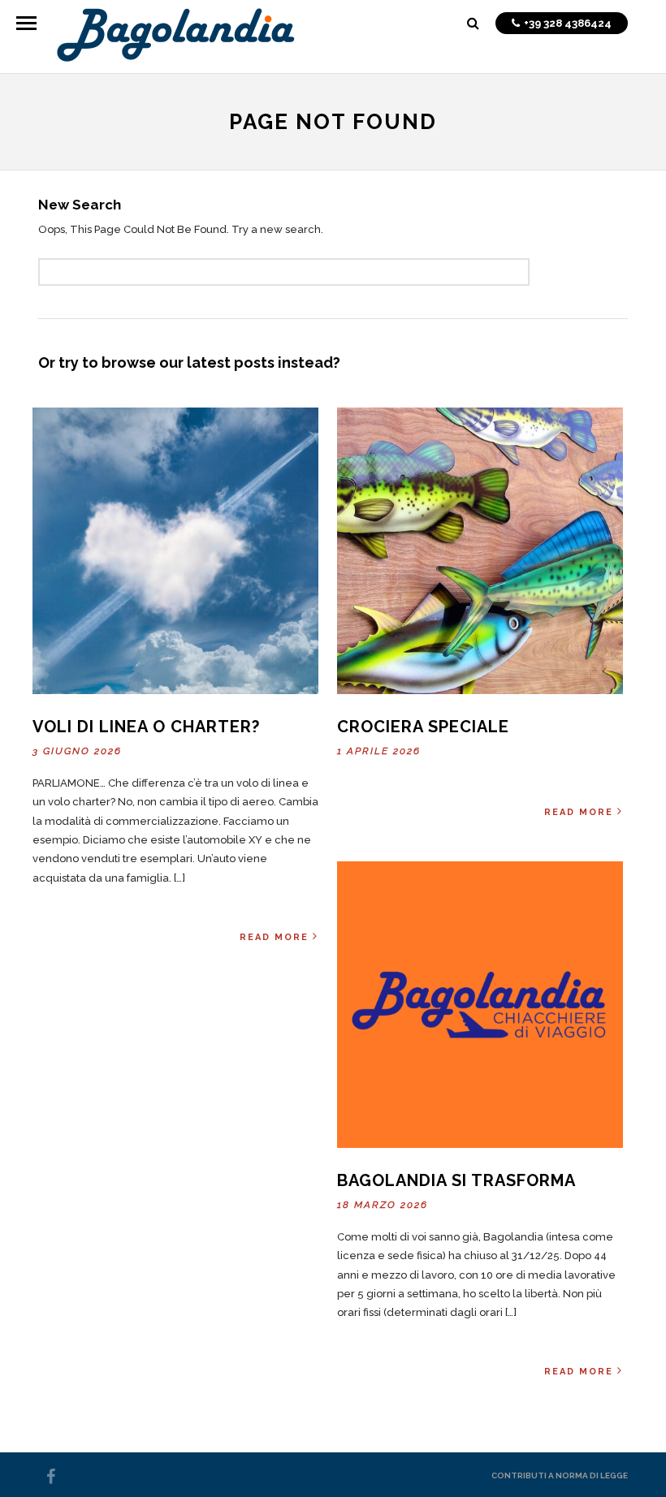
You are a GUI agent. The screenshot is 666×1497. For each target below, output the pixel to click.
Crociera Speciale (423, 726)
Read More (274, 937)
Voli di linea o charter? (146, 726)
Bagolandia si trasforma (456, 1180)
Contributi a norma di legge (559, 1475)
